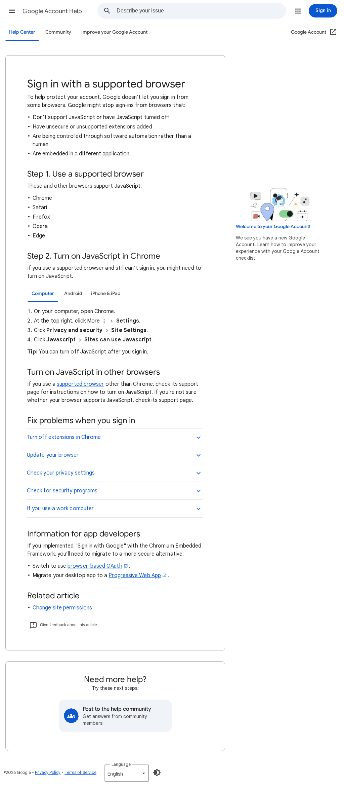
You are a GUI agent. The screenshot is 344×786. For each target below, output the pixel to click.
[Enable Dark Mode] (157, 772)
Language (121, 764)
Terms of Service (80, 772)
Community (58, 32)
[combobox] (201, 10)
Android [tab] (73, 293)
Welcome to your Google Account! (273, 226)
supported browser (80, 384)
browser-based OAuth (95, 566)
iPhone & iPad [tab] (106, 293)
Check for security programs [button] (62, 490)
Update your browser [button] (53, 455)
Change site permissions (62, 607)
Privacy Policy (47, 772)
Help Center (22, 32)
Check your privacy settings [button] (61, 473)
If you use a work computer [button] (60, 508)
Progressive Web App (135, 575)
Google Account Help (52, 11)
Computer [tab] (43, 293)
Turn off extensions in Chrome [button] (64, 437)
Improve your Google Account (114, 32)
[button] (12, 11)
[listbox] (126, 773)
